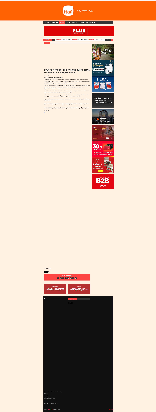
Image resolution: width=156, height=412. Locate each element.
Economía (68, 22)
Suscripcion (92, 22)
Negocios (74, 22)
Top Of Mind (81, 22)
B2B (87, 22)
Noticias (47, 22)
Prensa (46, 75)
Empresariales (54, 22)
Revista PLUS (50, 409)
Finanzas (62, 22)
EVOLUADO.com (54, 403)
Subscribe (112, 409)
